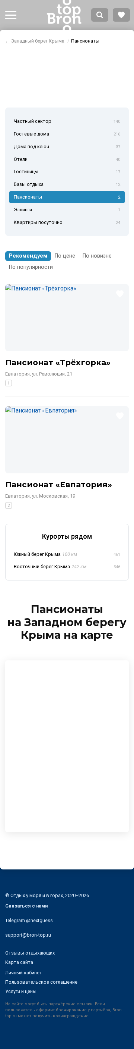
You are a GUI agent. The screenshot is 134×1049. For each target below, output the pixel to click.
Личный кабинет (23, 972)
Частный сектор (67, 121)
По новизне (97, 256)
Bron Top (64, 15)
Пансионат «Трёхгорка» (58, 362)
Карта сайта (19, 962)
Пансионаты (67, 197)
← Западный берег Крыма (34, 41)
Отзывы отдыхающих (30, 953)
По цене (65, 256)
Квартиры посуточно (67, 222)
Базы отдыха (67, 184)
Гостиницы (67, 171)
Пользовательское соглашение (41, 982)
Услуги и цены (20, 991)
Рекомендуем (28, 256)
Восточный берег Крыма (67, 566)
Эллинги (67, 209)
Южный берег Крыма (67, 554)
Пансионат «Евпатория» (58, 484)
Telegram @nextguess (29, 920)
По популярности (31, 267)
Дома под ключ (67, 146)
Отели (67, 159)
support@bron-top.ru (28, 935)
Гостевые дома (67, 134)
